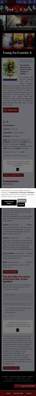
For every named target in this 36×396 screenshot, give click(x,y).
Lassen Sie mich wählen (9, 202)
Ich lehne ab (21, 200)
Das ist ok (21, 204)
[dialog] (18, 198)
